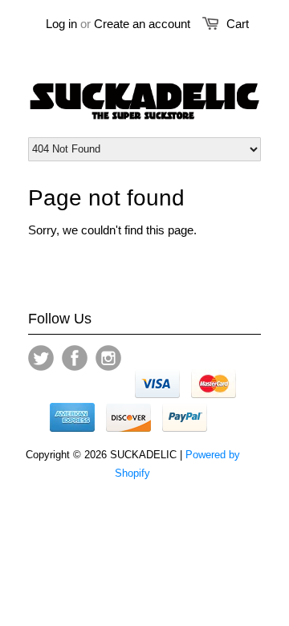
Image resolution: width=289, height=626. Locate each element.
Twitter (41, 358)
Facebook (75, 358)
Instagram (108, 358)
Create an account (142, 23)
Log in (61, 23)
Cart (237, 23)
